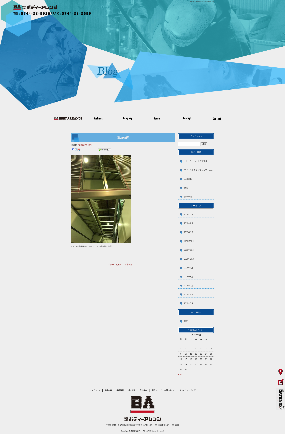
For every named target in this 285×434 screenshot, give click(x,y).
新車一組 (130, 264)
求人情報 (157, 118)
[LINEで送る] (104, 150)
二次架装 (188, 179)
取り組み (187, 118)
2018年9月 (188, 268)
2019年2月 (188, 223)
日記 (186, 321)
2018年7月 (188, 285)
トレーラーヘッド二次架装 (195, 161)
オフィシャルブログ (187, 390)
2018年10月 (189, 259)
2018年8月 (188, 277)
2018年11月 (189, 250)
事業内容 (98, 118)
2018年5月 (188, 303)
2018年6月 (188, 294)
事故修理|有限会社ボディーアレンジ (202, 1)
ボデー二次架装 (114, 264)
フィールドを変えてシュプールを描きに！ (199, 170)
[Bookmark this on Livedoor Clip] (76, 150)
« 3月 (180, 375)
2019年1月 (188, 232)
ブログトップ (196, 136)
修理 (186, 188)
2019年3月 (188, 214)
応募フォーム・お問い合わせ (217, 118)
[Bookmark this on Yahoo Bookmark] (79, 150)
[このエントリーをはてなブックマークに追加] (73, 150)
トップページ (68, 118)
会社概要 (127, 118)
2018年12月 (189, 241)
